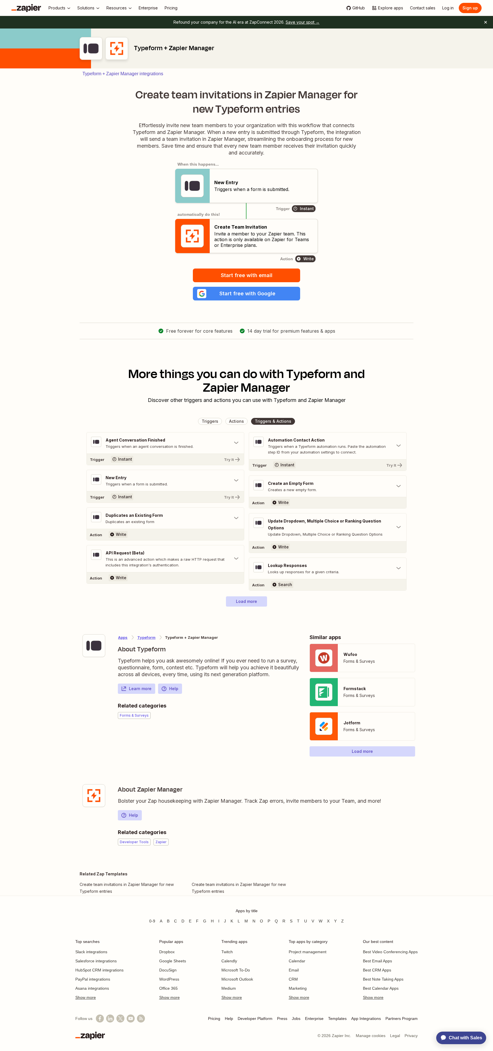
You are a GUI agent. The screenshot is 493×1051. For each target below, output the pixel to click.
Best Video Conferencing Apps (390, 952)
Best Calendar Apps (381, 988)
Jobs (296, 1018)
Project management (307, 952)
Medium (228, 988)
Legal (395, 1035)
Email (294, 970)
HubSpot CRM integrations (99, 970)
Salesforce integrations (96, 961)
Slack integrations (91, 952)
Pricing (214, 1018)
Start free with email (246, 275)
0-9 (152, 921)
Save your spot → (303, 22)
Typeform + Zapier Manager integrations (122, 73)
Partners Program (401, 1018)
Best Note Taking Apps (383, 979)
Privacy (411, 1035)
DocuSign (168, 970)
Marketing (298, 988)
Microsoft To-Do (235, 970)
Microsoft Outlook (237, 979)
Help (173, 688)
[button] (246, 293)
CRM (293, 979)
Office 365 (168, 988)
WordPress (169, 979)
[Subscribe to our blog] (141, 1018)
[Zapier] (26, 8)
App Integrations (366, 1018)
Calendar (297, 961)
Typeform (146, 637)
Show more (85, 997)
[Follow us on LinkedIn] (110, 1018)
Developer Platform (255, 1018)
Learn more (140, 688)
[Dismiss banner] (486, 22)
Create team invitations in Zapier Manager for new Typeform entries (127, 888)
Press (282, 1018)
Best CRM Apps (377, 970)
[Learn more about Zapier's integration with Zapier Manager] (94, 795)
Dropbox (167, 952)
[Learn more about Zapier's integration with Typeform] (94, 645)
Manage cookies (370, 1035)
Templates (337, 1018)
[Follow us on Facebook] (100, 1018)
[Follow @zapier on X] (120, 1018)
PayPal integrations (92, 979)
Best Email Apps (377, 961)
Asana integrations (92, 988)
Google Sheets (172, 961)
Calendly (229, 961)
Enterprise (314, 1018)
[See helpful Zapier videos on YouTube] (131, 1018)
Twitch (227, 952)
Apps (123, 637)
